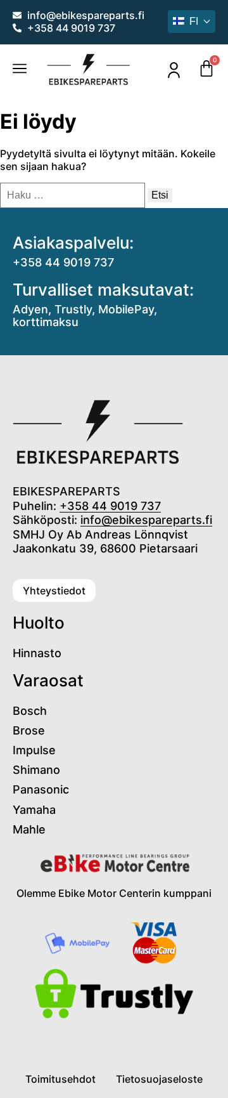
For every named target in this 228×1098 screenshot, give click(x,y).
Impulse (34, 750)
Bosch (30, 710)
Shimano (36, 769)
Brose (29, 730)
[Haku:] (74, 194)
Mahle (29, 829)
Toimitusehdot (60, 1079)
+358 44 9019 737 (63, 262)
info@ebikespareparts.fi (146, 519)
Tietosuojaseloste (159, 1079)
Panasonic (41, 789)
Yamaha (34, 809)
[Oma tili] (174, 70)
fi (193, 21)
